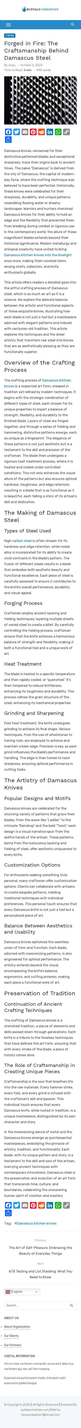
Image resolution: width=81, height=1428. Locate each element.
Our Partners (12, 1345)
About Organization (17, 1327)
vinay (12, 65)
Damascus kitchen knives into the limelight (38, 255)
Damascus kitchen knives (36, 1223)
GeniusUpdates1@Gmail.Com (40, 1415)
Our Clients (11, 1336)
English (16, 1291)
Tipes (9, 35)
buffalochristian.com (35, 1410)
